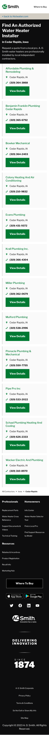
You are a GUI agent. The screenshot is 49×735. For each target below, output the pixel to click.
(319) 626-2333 (19, 436)
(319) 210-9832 (19, 191)
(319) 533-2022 (19, 399)
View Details (17, 91)
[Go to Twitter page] (11, 605)
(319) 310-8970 (19, 471)
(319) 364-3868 (19, 82)
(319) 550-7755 (19, 365)
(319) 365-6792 (19, 120)
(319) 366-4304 (19, 259)
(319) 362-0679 (19, 293)
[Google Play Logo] (33, 596)
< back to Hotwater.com (15, 16)
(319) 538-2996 (19, 328)
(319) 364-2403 (19, 154)
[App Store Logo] (14, 596)
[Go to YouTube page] (37, 605)
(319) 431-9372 (18, 225)
